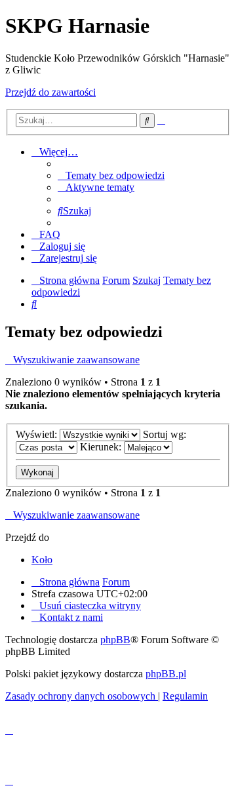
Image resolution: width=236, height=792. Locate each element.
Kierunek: (102, 446)
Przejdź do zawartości (50, 92)
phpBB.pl (166, 673)
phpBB (115, 639)
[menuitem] (111, 175)
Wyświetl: (38, 434)
